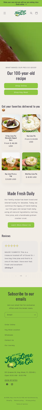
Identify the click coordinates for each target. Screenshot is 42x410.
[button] (4, 13)
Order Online (10, 325)
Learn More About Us (21, 225)
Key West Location (12, 330)
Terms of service (22, 404)
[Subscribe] (34, 315)
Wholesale (9, 335)
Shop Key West (21, 92)
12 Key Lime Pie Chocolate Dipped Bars (11, 138)
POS (22, 397)
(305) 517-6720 (11, 380)
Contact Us (9, 340)
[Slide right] (26, 275)
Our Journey (10, 345)
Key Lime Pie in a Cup (11, 175)
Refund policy (19, 400)
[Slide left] (15, 275)
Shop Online (21, 86)
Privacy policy (30, 400)
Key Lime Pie (31, 136)
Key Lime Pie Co (15, 397)
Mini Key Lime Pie (31, 174)
